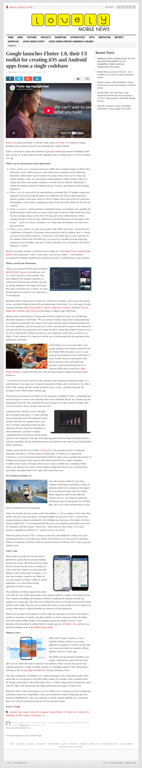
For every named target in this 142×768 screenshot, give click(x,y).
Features (32, 37)
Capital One (56, 307)
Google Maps (27, 670)
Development (42, 711)
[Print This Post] (77, 79)
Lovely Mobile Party (34, 41)
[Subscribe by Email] (130, 7)
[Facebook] (119, 7)
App (20, 711)
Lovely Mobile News (19, 763)
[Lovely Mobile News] (71, 22)
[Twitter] (123, 7)
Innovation (104, 37)
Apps (91, 37)
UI (43, 715)
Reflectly (21, 310)
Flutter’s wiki (70, 623)
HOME (10, 37)
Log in (105, 763)
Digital (52, 711)
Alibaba (46, 307)
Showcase (13, 41)
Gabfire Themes (131, 763)
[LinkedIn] (126, 7)
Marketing (60, 37)
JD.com (84, 307)
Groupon (67, 307)
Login (39, 735)
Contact (12, 46)
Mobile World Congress (16, 271)
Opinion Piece (77, 37)
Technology (36, 715)
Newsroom (12, 72)
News (20, 37)
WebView (41, 670)
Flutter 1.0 (60, 711)
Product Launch (23, 715)
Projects (46, 37)
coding (33, 711)
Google (61, 142)
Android (58, 151)
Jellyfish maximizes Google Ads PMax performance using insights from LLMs (114, 107)
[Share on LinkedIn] (37, 79)
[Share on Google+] (28, 79)
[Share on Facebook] (10, 79)
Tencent (33, 310)
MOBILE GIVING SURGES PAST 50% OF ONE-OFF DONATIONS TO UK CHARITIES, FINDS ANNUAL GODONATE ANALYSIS (116, 62)
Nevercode (46, 450)
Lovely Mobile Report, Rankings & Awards (71, 41)
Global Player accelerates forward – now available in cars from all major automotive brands (115, 74)
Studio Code (70, 251)
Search (110, 7)
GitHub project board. (43, 627)
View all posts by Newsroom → (19, 728)
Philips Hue (11, 310)
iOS (87, 711)
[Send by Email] (86, 79)
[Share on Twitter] (19, 79)
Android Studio (83, 251)
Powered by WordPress (116, 763)
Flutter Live (11, 142)
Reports (119, 37)
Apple (47, 151)
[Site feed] (134, 7)
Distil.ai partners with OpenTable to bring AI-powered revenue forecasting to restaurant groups (116, 85)
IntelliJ (9, 254)
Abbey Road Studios (33, 307)
